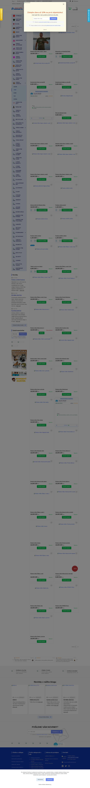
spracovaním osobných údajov (44, 22)
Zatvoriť (45, 29)
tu (50, 784)
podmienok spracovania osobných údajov (53, 25)
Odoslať (53, 18)
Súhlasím (49, 779)
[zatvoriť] (63, 4)
